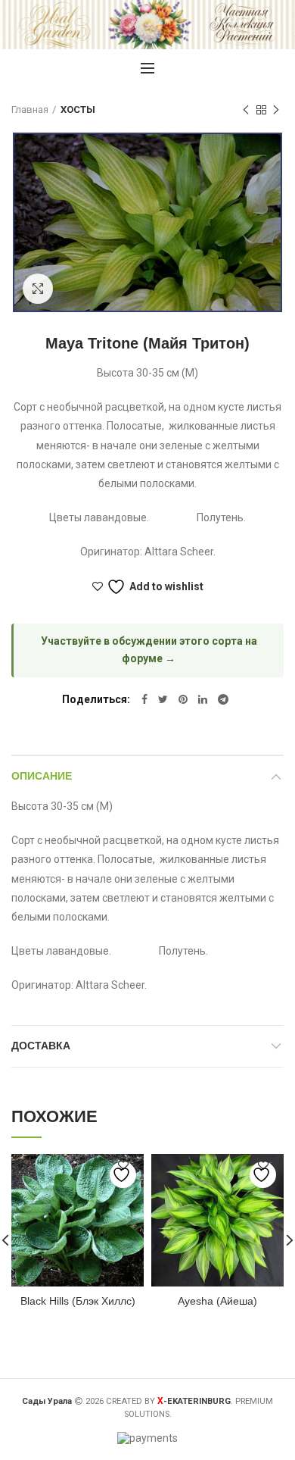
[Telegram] (223, 699)
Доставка (40, 1046)
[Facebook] (144, 699)
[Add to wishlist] (123, 1174)
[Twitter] (163, 699)
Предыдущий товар (245, 109)
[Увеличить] (38, 289)
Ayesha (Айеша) (217, 1301)
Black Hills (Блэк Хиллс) (77, 1301)
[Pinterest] (183, 699)
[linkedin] (203, 699)
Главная (29, 109)
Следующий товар (276, 109)
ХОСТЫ (78, 109)
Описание (41, 776)
